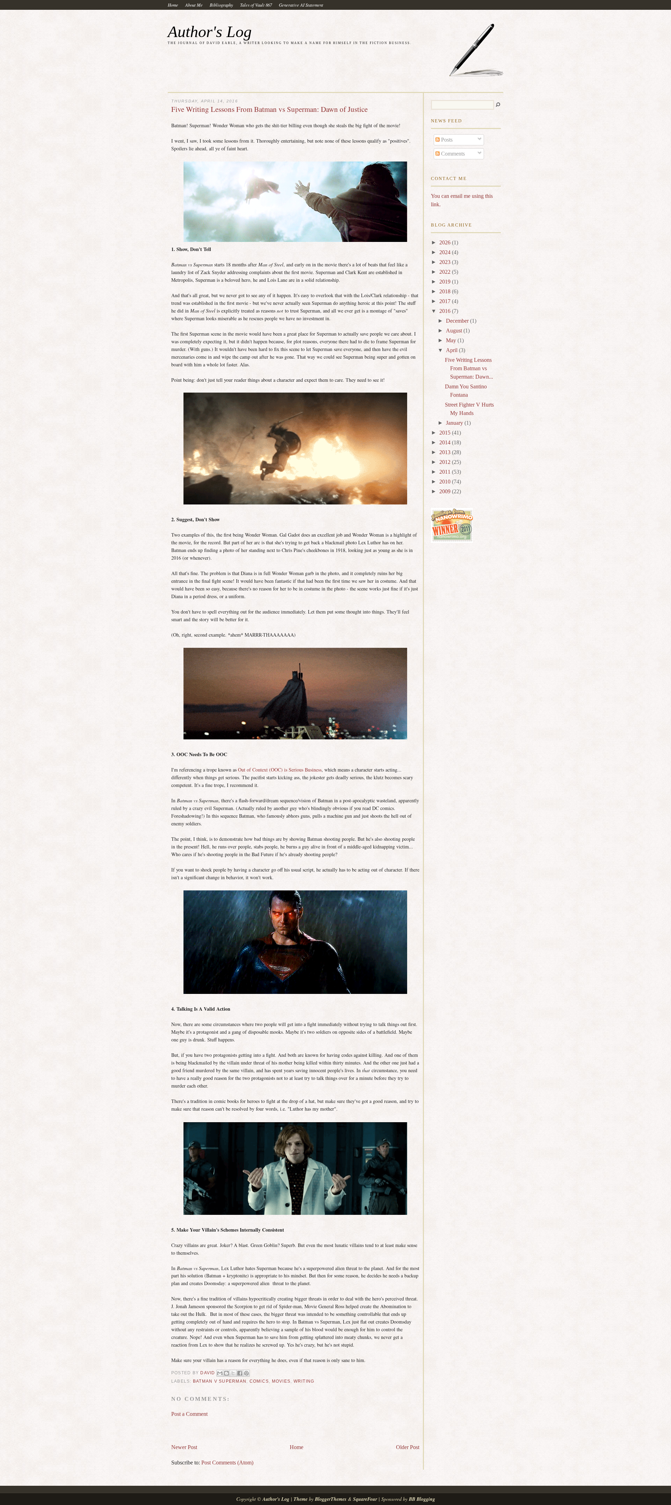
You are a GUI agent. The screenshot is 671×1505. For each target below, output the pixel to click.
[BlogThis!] (226, 1373)
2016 (445, 311)
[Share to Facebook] (239, 1373)
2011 (445, 472)
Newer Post (184, 1447)
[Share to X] (233, 1373)
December (458, 321)
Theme (301, 1499)
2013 (445, 452)
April (452, 350)
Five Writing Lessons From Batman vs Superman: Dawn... (469, 368)
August (454, 331)
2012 (445, 462)
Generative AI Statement (301, 5)
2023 (445, 262)
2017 (445, 301)
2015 (445, 433)
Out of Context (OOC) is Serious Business (280, 769)
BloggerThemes (330, 1499)
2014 (445, 442)
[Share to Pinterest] (246, 1373)
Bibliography (221, 5)
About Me (194, 5)
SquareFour (365, 1499)
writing (304, 1381)
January (455, 423)
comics (259, 1381)
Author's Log (210, 32)
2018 (445, 291)
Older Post (407, 1447)
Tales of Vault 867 (256, 5)
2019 (445, 282)
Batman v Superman (219, 1381)
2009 (445, 491)
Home (173, 5)
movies (281, 1381)
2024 (445, 252)
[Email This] (219, 1373)
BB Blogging (422, 1499)
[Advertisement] (253, 1427)
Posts (446, 140)
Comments (452, 154)
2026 (445, 242)
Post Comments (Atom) (227, 1462)
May (451, 340)
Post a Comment (189, 1414)
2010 (445, 482)
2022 (445, 272)
